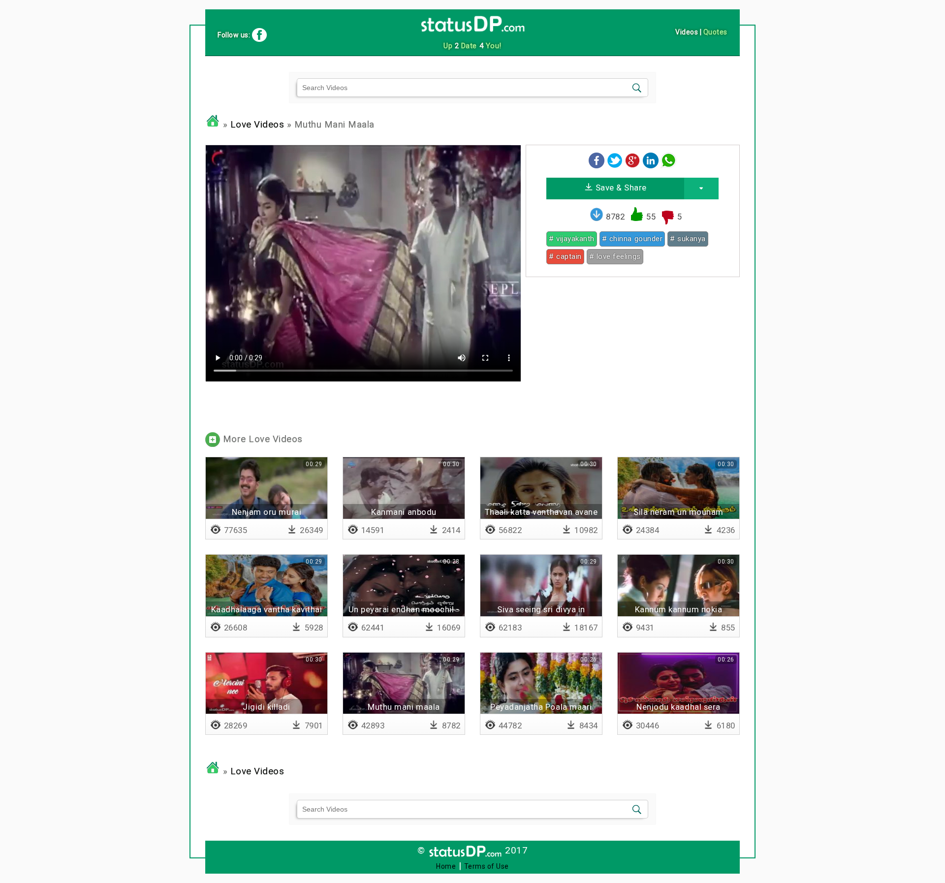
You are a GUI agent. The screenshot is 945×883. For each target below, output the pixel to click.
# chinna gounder (632, 238)
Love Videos (257, 124)
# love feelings (615, 256)
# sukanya (688, 238)
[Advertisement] (633, 353)
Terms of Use (486, 866)
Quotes (715, 32)
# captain (565, 256)
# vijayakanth (572, 238)
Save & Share (620, 187)
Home (446, 866)
